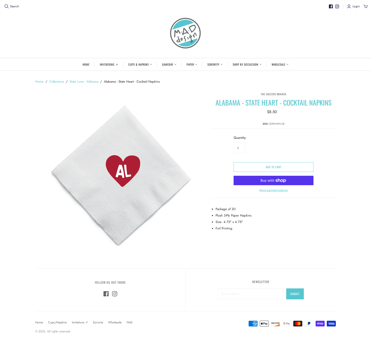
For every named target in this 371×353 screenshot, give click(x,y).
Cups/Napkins (57, 322)
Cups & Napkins (138, 64)
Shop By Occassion (245, 64)
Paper (190, 64)
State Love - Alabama (84, 81)
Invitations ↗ (109, 64)
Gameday (167, 64)
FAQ (129, 322)
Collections (56, 81)
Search (14, 6)
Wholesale (278, 64)
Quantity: (240, 137)
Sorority (213, 64)
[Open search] (7, 6)
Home (86, 64)
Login (356, 6)
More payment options (273, 190)
